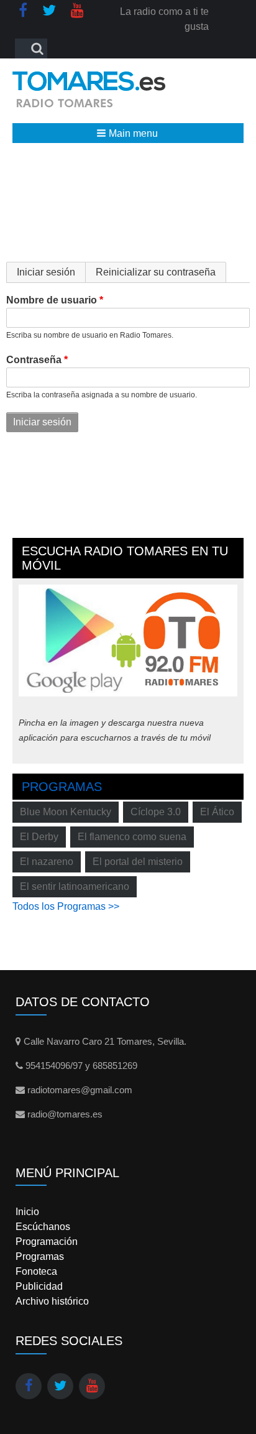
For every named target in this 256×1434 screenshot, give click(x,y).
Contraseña (34, 359)
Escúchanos (43, 1226)
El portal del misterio (138, 861)
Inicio (27, 1211)
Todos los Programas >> (65, 906)
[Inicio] (89, 89)
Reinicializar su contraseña (156, 272)
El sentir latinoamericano (74, 886)
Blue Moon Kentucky (65, 812)
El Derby (39, 836)
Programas (62, 786)
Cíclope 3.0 (155, 812)
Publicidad (39, 1286)
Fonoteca (36, 1271)
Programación (47, 1241)
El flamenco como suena (132, 836)
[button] (128, 133)
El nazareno (46, 861)
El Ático (217, 812)
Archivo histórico (52, 1301)
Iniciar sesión (51, 272)
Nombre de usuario (51, 300)
